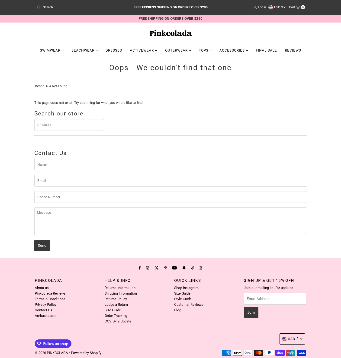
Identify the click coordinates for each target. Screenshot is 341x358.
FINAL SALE (266, 50)
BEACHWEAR (83, 50)
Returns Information (120, 288)
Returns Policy (116, 299)
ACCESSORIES (232, 50)
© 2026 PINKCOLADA (52, 353)
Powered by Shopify (86, 353)
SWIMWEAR (50, 50)
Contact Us (43, 310)
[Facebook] (140, 268)
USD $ (278, 7)
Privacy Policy (45, 304)
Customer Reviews (188, 304)
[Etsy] (200, 268)
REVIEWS (293, 50)
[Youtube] (174, 268)
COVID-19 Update (118, 321)
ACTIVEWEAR (142, 50)
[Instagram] (147, 268)
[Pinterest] (165, 268)
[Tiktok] (192, 268)
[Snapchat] (184, 268)
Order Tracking (116, 316)
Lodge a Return (116, 304)
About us (42, 288)
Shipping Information (121, 293)
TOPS (204, 50)
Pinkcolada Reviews (50, 293)
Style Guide (183, 299)
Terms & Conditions (50, 299)
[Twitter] (156, 268)
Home (38, 86)
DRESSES (114, 50)
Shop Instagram (186, 288)
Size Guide (113, 310)
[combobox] (79, 7)
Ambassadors (45, 316)
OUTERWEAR (177, 50)
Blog (177, 310)
